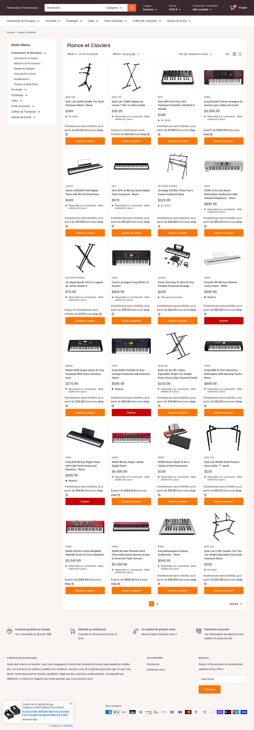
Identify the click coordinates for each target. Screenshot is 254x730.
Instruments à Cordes (26, 58)
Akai (160, 97)
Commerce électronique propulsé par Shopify (29, 719)
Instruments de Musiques (21, 20)
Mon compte (201, 9)
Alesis (69, 186)
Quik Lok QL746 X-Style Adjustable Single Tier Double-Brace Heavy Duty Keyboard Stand (177, 374)
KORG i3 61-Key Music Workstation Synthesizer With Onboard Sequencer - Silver (220, 194)
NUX (114, 186)
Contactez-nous (156, 669)
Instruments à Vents (25, 73)
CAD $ (12, 706)
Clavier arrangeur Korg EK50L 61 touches (130, 284)
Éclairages (72, 20)
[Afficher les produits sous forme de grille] (234, 54)
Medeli (69, 366)
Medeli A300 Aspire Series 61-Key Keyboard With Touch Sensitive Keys (84, 374)
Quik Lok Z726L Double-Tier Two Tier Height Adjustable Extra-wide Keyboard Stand (223, 555)
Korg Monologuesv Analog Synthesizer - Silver (173, 553)
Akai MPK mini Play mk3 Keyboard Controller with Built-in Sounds (176, 105)
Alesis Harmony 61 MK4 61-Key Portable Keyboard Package (176, 284)
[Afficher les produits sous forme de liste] (240, 54)
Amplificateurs (21, 79)
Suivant (233, 603)
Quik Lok (70, 97)
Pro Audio (50, 20)
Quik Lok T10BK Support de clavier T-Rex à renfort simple (128, 103)
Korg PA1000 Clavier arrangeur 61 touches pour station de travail (223, 103)
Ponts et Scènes (113, 20)
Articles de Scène (177, 20)
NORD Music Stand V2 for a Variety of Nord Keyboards (173, 464)
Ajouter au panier (85, 141)
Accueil (10, 32)
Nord (115, 457)
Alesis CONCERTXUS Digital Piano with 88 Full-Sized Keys (82, 192)
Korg (207, 97)
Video (91, 20)
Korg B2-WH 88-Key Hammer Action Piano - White (220, 284)
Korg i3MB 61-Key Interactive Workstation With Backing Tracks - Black (223, 374)
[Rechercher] (132, 8)
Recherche (153, 664)
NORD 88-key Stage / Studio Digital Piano (128, 464)
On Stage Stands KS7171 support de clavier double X (84, 284)
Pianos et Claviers (24, 68)
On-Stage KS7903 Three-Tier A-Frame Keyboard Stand (176, 192)
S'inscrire (209, 689)
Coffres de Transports (145, 20)
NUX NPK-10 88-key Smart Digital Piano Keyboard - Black (131, 192)
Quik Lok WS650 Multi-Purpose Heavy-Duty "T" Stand (221, 464)
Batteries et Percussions (27, 63)
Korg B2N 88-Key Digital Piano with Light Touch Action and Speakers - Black (82, 466)
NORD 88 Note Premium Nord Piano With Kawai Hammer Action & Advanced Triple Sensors (131, 555)
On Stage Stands (167, 186)
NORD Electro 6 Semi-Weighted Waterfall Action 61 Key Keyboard (84, 553)
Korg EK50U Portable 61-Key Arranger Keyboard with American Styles (131, 374)
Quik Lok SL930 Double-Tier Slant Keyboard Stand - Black (84, 103)
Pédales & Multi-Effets (26, 84)
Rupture (223, 320)
